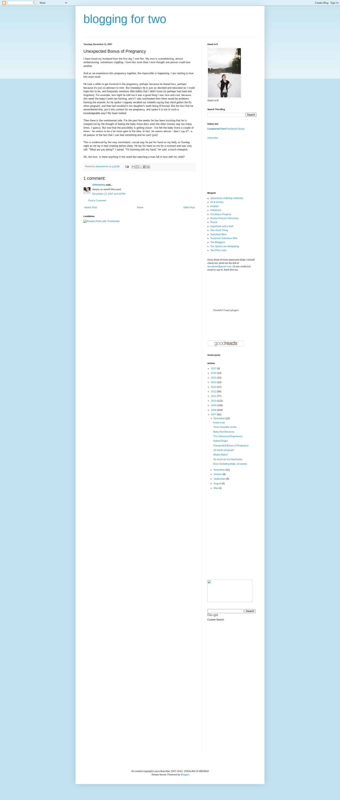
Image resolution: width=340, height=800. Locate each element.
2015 (214, 377)
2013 (214, 387)
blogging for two (124, 19)
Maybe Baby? (220, 454)
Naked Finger (220, 441)
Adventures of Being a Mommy (226, 198)
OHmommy (98, 184)
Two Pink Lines (218, 250)
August (218, 483)
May (216, 488)
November (219, 469)
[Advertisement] (227, 165)
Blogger (185, 774)
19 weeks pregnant (223, 450)
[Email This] (133, 167)
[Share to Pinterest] (148, 167)
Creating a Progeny (220, 214)
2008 (214, 410)
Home (140, 207)
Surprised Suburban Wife (223, 238)
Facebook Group (235, 128)
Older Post (189, 207)
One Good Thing (219, 230)
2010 (214, 400)
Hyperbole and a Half (221, 226)
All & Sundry (217, 202)
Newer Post (90, 207)
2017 (214, 368)
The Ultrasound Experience (228, 436)
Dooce (213, 222)
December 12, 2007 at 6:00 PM (108, 194)
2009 (214, 405)
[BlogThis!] (137, 167)
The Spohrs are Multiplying (224, 246)
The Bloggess (217, 242)
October (218, 474)
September (220, 478)
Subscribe (212, 137)
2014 (214, 382)
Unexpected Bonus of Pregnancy (231, 445)
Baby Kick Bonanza (223, 431)
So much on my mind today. (228, 459)
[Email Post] (126, 166)
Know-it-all (219, 422)
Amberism (215, 210)
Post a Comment (97, 200)
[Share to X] (141, 167)
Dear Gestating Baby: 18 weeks (230, 464)
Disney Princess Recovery (224, 218)
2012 (214, 391)
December (219, 418)
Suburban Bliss (218, 234)
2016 (214, 373)
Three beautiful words (225, 427)
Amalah (214, 206)
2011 (214, 396)
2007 (214, 414)
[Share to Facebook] (145, 167)
